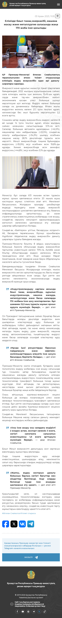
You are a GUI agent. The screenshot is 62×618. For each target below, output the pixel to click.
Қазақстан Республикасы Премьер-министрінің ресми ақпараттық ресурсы (31, 585)
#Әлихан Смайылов (11, 513)
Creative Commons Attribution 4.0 (29, 604)
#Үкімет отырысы (28, 513)
